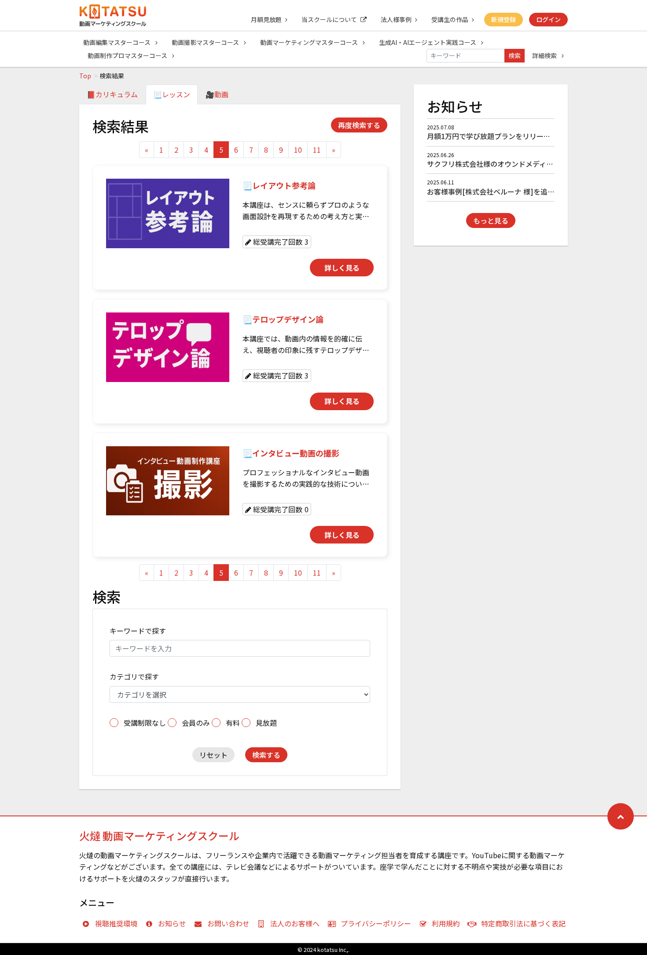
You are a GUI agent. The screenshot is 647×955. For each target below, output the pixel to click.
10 (298, 149)
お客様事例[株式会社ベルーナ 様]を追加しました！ (508, 191)
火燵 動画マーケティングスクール (159, 835)
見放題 (266, 722)
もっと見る (490, 220)
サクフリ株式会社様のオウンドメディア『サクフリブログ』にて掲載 (536, 163)
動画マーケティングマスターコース (309, 42)
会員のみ (196, 722)
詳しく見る (342, 267)
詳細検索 (545, 55)
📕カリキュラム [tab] (112, 94)
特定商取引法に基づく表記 (523, 923)
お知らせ (172, 923)
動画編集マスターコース (117, 42)
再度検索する (359, 125)
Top (85, 75)
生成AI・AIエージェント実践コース (428, 42)
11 (317, 149)
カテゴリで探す (134, 676)
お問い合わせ (228, 923)
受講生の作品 (449, 19)
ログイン (548, 19)
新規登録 (503, 19)
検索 (514, 55)
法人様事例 (396, 19)
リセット (213, 754)
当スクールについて (329, 19)
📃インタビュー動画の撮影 (291, 453)
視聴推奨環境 (116, 923)
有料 (233, 722)
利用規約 (446, 923)
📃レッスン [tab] (171, 94)
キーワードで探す (138, 630)
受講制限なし (145, 722)
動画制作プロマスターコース (128, 55)
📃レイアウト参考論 (279, 185)
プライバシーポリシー (376, 923)
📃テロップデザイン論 (283, 319)
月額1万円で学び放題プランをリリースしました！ (506, 136)
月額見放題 (266, 19)
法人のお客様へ (295, 923)
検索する (266, 754)
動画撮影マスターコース (206, 42)
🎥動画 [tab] (217, 94)
